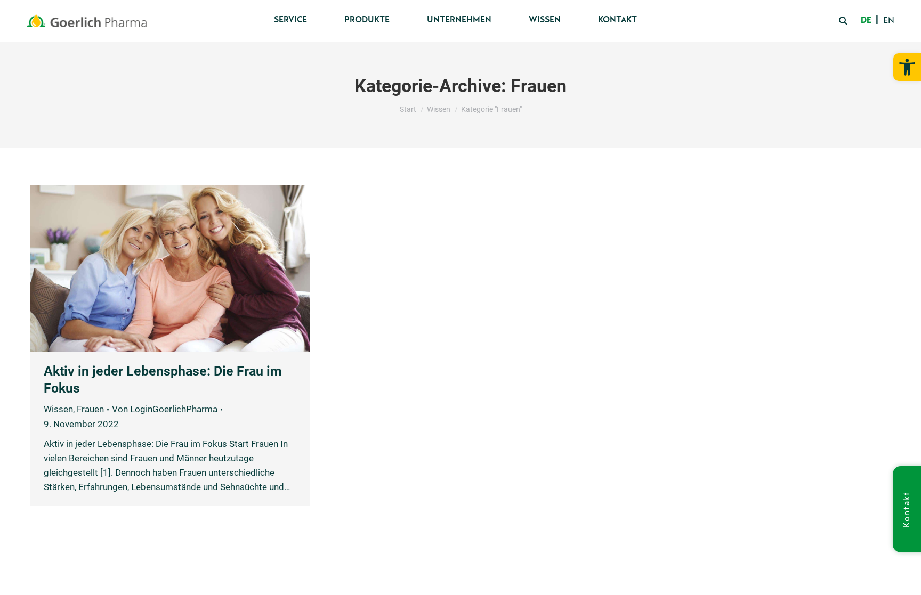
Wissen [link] (58, 409)
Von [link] (164, 409)
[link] (907, 67)
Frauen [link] (90, 409)
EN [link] (888, 21)
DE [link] (866, 21)
